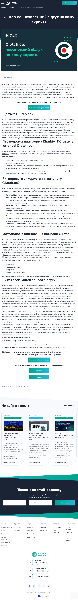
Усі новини (67, 405)
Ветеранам (17, 530)
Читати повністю (9, 462)
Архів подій (30, 534)
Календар (30, 530)
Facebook (39, 370)
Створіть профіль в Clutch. (15, 163)
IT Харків (3, 530)
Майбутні (30, 527)
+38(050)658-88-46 (42, 571)
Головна (3, 7)
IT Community (57, 527)
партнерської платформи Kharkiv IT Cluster (23, 168)
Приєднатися (5, 542)
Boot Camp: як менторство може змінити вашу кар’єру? (64, 435)
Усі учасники (5, 534)
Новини (12, 7)
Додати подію (31, 537)
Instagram (39, 377)
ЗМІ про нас (43, 530)
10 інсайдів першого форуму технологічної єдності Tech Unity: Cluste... (12, 436)
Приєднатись (69, 3)
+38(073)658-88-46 (42, 569)
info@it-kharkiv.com (55, 352)
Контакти (4, 546)
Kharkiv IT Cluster (6, 527)
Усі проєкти (17, 527)
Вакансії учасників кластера (56, 533)
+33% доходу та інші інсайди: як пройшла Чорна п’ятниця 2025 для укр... (38, 436)
